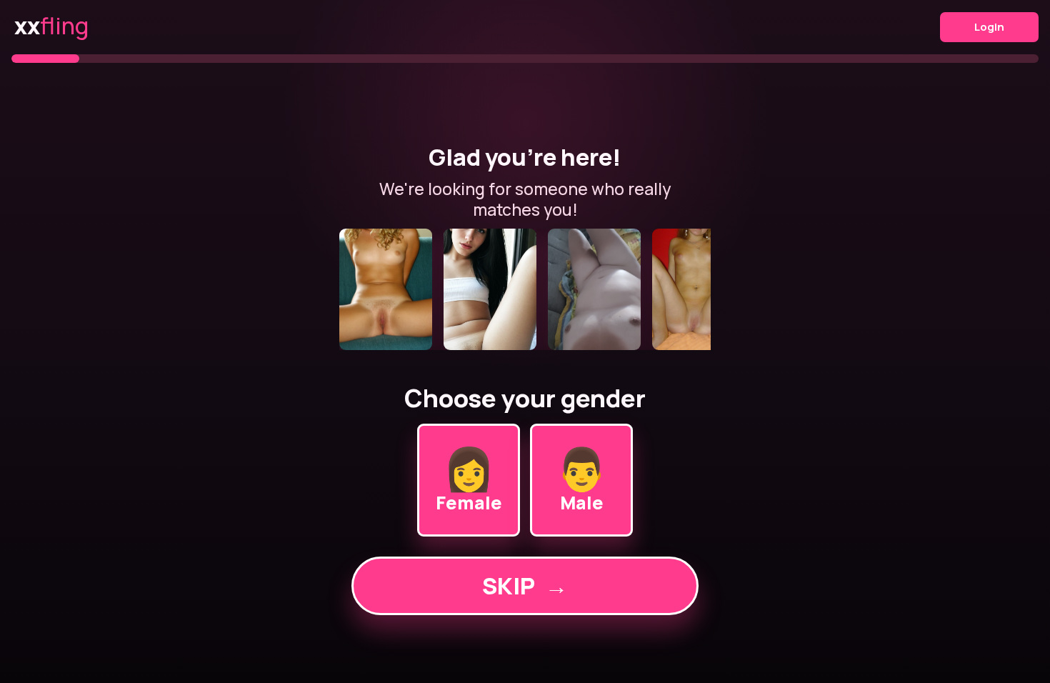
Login (989, 26)
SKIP (525, 586)
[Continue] (525, 289)
